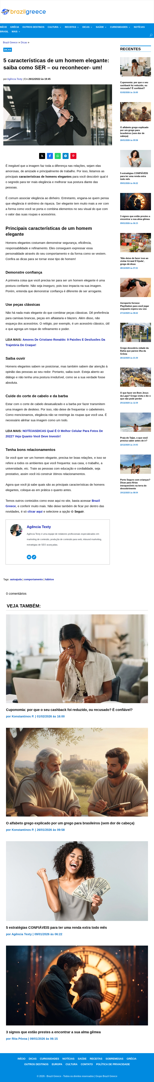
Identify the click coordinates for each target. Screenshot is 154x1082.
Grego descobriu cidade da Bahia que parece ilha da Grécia (134, 351)
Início (3, 27)
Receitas (70, 27)
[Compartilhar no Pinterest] (73, 156)
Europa (57, 1064)
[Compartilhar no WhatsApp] (58, 156)
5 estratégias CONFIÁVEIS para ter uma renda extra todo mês (134, 176)
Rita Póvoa (19, 1038)
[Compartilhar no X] (42, 156)
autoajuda (16, 579)
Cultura (53, 27)
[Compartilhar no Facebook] (50, 156)
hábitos (49, 579)
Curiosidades (119, 27)
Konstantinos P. (23, 716)
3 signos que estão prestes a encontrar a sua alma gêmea (53, 1032)
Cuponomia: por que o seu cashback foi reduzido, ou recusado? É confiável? (134, 85)
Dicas (85, 27)
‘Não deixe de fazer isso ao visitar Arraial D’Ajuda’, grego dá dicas (134, 261)
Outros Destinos (33, 27)
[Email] (29, 557)
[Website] (34, 557)
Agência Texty (14, 79)
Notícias (139, 27)
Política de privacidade (113, 1064)
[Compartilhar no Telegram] (66, 156)
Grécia (14, 27)
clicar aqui (35, 511)
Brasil (4, 32)
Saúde (100, 27)
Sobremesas (114, 1058)
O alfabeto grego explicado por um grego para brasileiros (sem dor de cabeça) (70, 823)
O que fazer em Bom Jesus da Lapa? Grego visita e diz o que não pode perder (135, 395)
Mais (14, 32)
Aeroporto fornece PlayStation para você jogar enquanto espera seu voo (134, 306)
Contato (87, 1064)
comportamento (33, 579)
